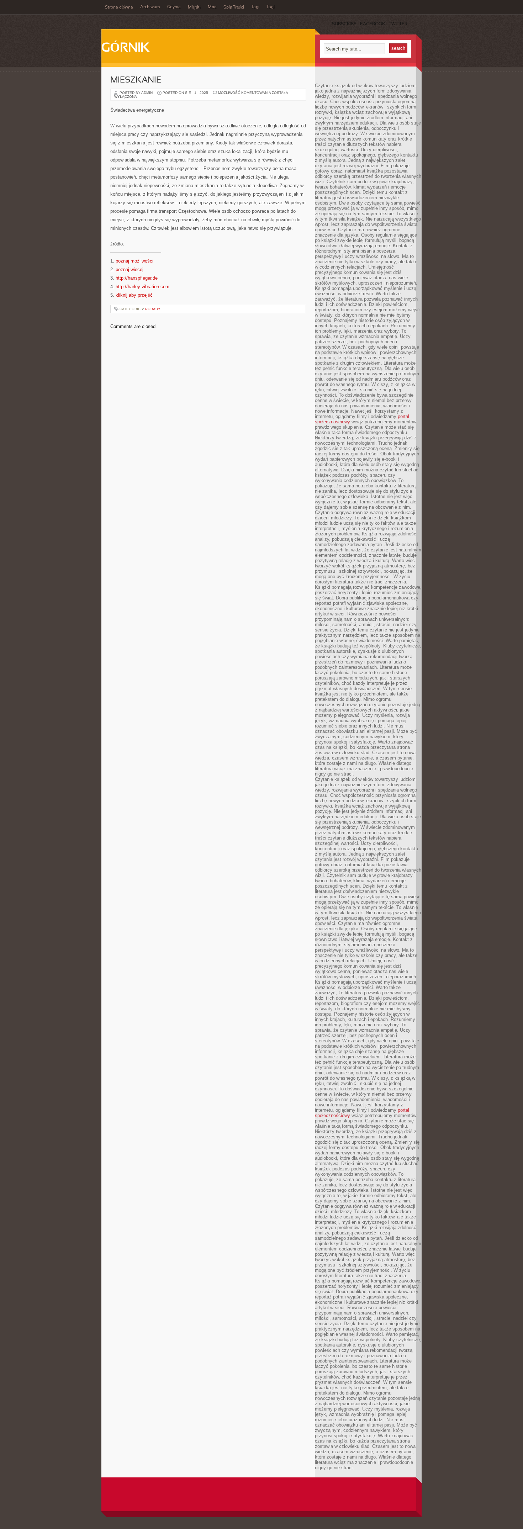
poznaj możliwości (134, 261)
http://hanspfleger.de (137, 278)
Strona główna (119, 7)
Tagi (255, 7)
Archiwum (150, 7)
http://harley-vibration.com (142, 286)
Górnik (125, 48)
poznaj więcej (129, 269)
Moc (212, 7)
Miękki (194, 7)
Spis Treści (233, 7)
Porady (152, 309)
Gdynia (174, 7)
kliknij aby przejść (134, 295)
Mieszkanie (135, 80)
